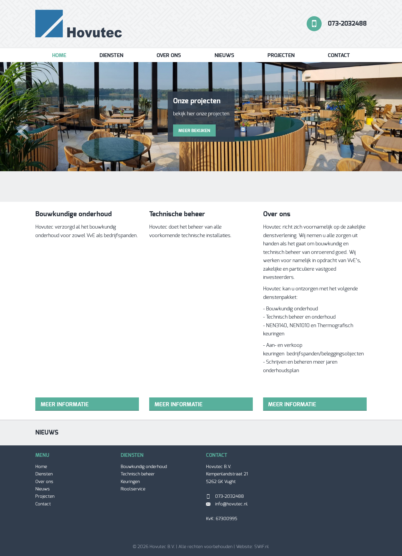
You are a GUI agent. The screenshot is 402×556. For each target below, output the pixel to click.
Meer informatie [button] (65, 404)
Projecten (281, 55)
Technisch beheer (138, 474)
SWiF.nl (261, 547)
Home (59, 55)
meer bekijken (194, 131)
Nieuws (224, 55)
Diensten (111, 55)
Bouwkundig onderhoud (144, 467)
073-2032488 (347, 24)
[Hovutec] (78, 23)
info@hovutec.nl (231, 504)
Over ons (169, 55)
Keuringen (130, 482)
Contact (339, 55)
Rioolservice (133, 489)
